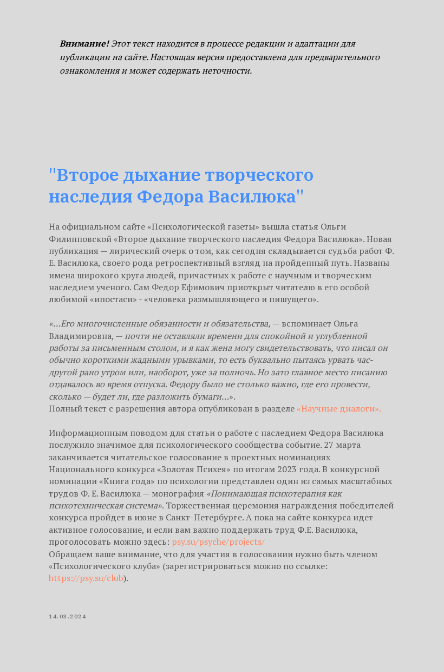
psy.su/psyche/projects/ (218, 541)
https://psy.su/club (86, 578)
